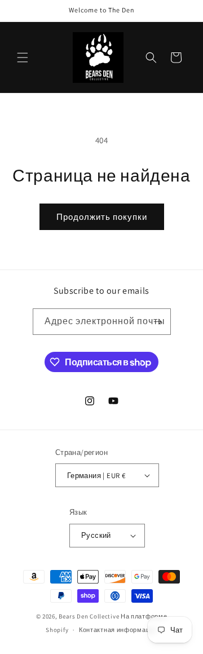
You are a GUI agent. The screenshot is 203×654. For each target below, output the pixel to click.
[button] (22, 57)
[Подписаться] (157, 321)
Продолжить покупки (101, 216)
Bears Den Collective (89, 616)
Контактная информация (118, 630)
